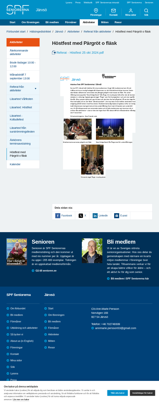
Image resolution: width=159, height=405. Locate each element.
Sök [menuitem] (146, 15)
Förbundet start (16, 31)
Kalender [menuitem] (15, 164)
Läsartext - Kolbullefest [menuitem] (16, 117)
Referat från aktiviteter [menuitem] (17, 88)
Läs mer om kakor (21, 399)
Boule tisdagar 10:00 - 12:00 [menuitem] (23, 64)
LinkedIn (103, 215)
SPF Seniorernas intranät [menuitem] (107, 2)
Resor (118, 22)
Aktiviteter (89, 22)
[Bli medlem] (92, 250)
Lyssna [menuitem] (69, 2)
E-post (123, 215)
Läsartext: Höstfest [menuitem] (21, 107)
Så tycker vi (16, 334)
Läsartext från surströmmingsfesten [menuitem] (22, 129)
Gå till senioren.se (46, 270)
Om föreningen (30, 22)
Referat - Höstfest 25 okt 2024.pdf (80, 52)
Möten (104, 22)
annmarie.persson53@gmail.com (115, 328)
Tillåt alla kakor (118, 393)
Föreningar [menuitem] (96, 15)
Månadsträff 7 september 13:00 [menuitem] (20, 76)
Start (12, 22)
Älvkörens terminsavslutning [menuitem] (20, 141)
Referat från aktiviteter (97, 31)
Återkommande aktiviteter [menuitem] (19, 52)
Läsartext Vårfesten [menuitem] (21, 99)
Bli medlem (52, 22)
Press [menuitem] (78, 2)
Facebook (66, 215)
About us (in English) (21, 341)
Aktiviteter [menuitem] (16, 42)
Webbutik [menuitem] (88, 2)
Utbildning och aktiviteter (24, 328)
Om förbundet (17, 308)
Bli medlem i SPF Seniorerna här (130, 278)
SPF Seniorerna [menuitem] (134, 2)
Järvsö (59, 31)
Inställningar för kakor (142, 393)
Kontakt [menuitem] (113, 15)
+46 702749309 (110, 324)
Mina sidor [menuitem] (130, 15)
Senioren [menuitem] (149, 2)
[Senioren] (17, 251)
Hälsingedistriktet (40, 31)
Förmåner (71, 22)
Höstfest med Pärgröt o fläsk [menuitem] (18, 154)
